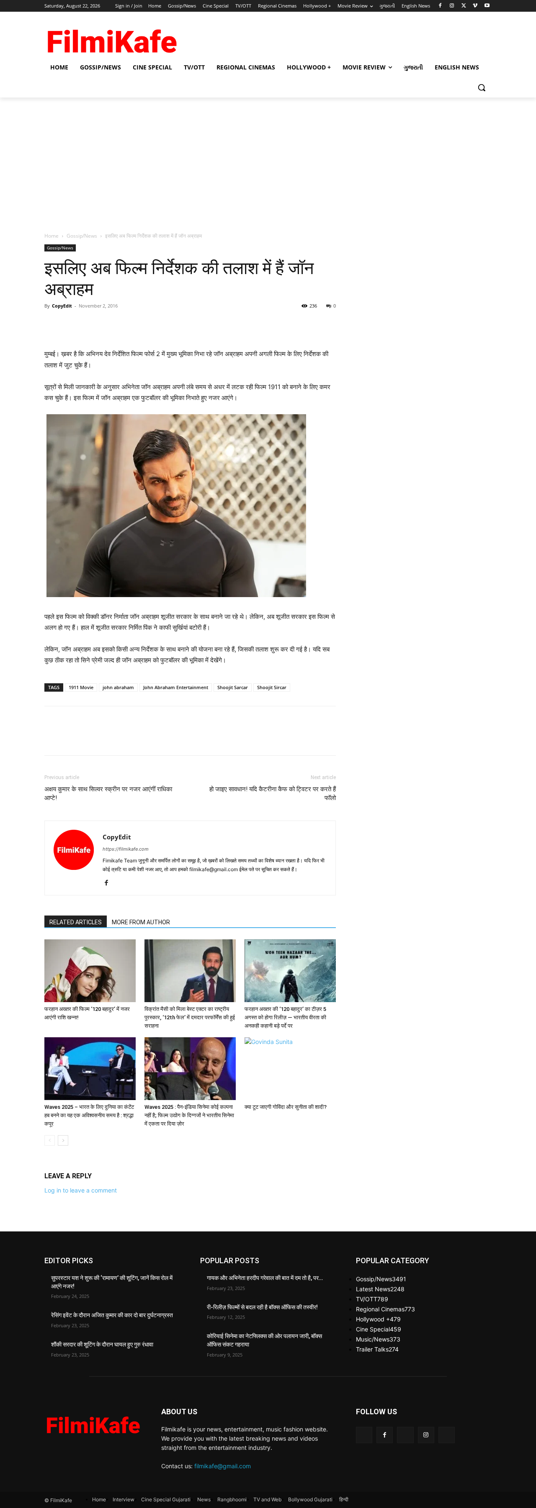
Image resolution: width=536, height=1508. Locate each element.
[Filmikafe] (111, 38)
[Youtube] (487, 6)
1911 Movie (81, 687)
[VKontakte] (446, 1435)
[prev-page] (49, 1140)
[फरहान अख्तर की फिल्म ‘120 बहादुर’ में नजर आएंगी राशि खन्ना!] (90, 970)
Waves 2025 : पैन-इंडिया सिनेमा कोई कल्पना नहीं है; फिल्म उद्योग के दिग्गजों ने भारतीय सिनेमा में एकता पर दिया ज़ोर (189, 1115)
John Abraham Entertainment (175, 687)
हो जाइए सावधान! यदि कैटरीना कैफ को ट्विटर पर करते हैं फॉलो (272, 793)
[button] (482, 87)
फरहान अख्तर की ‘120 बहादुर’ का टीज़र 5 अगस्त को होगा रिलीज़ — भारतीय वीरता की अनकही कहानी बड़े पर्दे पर (285, 1017)
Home (51, 235)
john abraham (118, 687)
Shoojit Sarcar (232, 687)
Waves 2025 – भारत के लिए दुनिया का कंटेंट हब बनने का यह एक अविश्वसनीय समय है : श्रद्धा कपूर (89, 1115)
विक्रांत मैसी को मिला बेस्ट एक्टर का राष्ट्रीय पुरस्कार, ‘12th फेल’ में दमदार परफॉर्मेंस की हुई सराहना (189, 1017)
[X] (464, 6)
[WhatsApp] (110, 324)
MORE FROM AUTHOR (141, 922)
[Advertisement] (268, 160)
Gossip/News (82, 235)
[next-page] (63, 1140)
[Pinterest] (91, 324)
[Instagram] (452, 6)
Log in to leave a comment (80, 1190)
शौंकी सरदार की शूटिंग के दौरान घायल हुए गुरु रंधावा (102, 1344)
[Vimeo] (475, 6)
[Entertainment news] (92, 1423)
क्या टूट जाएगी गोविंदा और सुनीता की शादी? (286, 1107)
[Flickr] (405, 1435)
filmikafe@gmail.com (222, 1466)
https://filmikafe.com (126, 849)
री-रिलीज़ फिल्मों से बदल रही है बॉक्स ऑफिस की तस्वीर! (262, 1307)
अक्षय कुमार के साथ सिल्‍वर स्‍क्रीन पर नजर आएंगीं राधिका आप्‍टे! (108, 793)
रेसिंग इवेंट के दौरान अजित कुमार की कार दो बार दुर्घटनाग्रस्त (112, 1315)
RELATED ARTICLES (75, 922)
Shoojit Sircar (271, 687)
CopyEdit (62, 306)
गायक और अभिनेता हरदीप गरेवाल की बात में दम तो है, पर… (265, 1278)
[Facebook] (440, 6)
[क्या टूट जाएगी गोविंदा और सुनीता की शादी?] (290, 1068)
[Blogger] (364, 1435)
